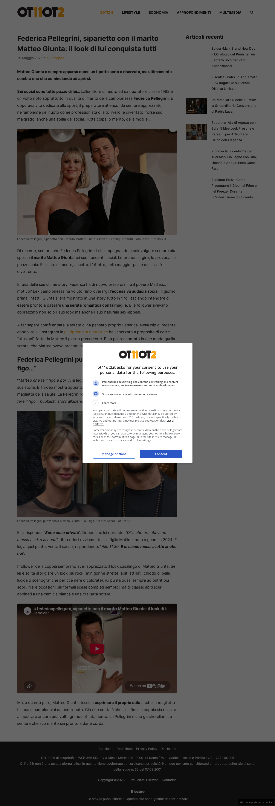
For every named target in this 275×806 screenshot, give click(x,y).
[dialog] (137, 403)
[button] (137, 403)
